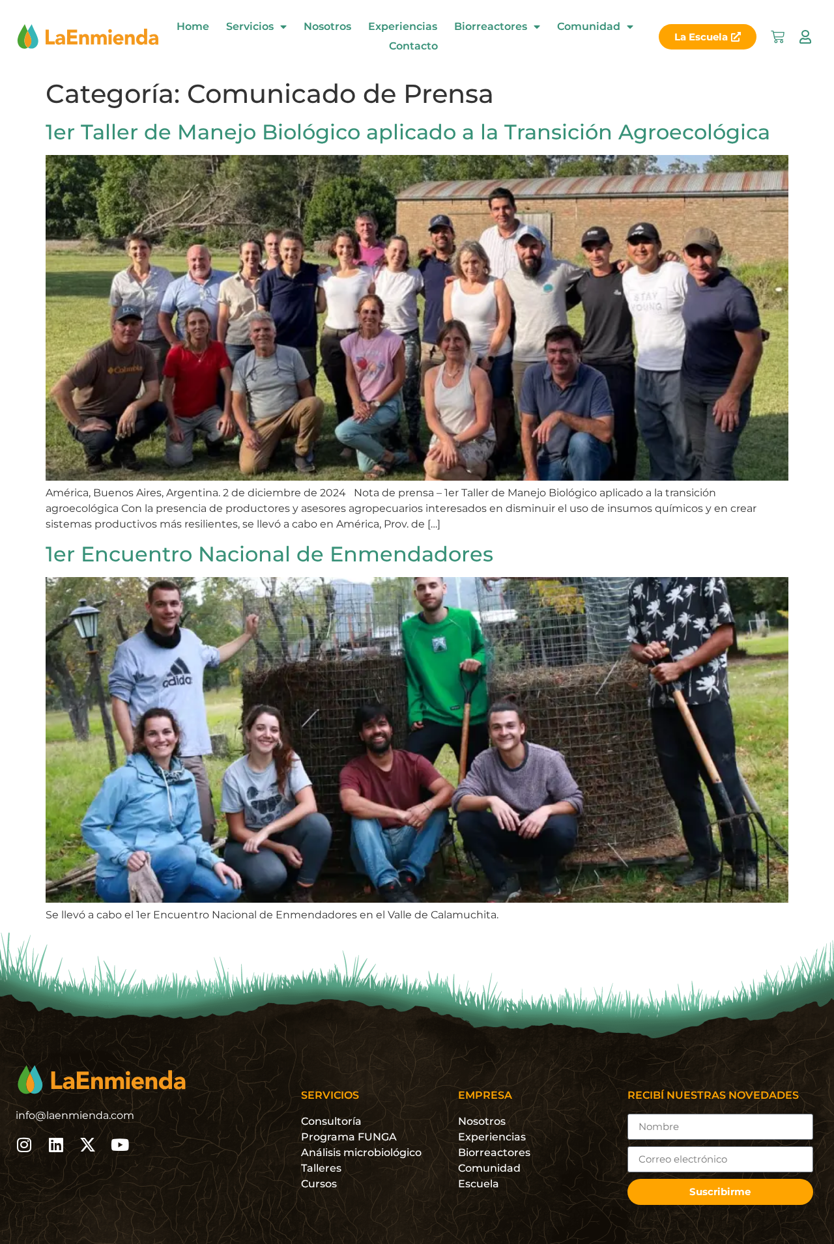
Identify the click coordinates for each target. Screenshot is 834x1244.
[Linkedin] (56, 1145)
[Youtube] (119, 1145)
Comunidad (588, 26)
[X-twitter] (87, 1145)
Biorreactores (490, 26)
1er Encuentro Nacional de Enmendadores (269, 554)
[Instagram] (24, 1145)
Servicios (250, 26)
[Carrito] (777, 36)
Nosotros (327, 26)
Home (193, 26)
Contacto (413, 46)
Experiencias (402, 26)
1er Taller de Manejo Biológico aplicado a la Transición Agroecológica (408, 132)
